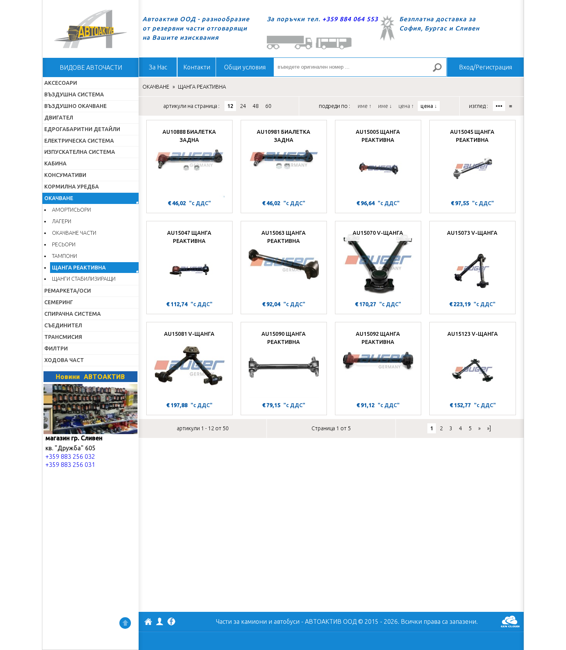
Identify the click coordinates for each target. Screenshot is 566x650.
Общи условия (245, 67)
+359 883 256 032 (70, 456)
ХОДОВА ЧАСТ (64, 360)
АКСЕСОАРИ (60, 83)
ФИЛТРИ (56, 348)
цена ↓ (428, 106)
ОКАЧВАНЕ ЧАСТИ (74, 233)
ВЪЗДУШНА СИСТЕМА (74, 94)
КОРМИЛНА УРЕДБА (71, 187)
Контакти (196, 67)
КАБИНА (55, 163)
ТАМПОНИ (64, 256)
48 (256, 106)
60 (268, 106)
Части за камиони (241, 621)
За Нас (158, 67)
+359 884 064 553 (350, 18)
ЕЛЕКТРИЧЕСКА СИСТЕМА (79, 141)
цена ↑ (406, 106)
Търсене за (440, 71)
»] (489, 428)
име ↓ (385, 106)
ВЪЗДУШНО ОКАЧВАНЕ (75, 106)
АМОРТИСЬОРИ (71, 210)
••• (499, 106)
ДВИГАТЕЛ (58, 118)
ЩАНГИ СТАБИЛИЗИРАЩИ (84, 279)
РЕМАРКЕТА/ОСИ (67, 291)
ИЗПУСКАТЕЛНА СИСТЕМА (79, 152)
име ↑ (365, 106)
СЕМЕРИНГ (58, 302)
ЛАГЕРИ (61, 221)
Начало (90, 29)
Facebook (171, 622)
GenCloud (510, 621)
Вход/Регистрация (485, 67)
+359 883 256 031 (70, 464)
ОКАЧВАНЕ (58, 198)
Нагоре (125, 623)
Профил (160, 621)
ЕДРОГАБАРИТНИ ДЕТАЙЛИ (82, 129)
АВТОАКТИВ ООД (148, 622)
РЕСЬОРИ (63, 244)
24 (243, 106)
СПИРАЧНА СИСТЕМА (72, 314)
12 (230, 106)
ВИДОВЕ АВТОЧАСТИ (91, 67)
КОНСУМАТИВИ (65, 175)
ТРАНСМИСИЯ (63, 337)
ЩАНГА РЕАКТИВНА (79, 267)
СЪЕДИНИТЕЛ (63, 325)
